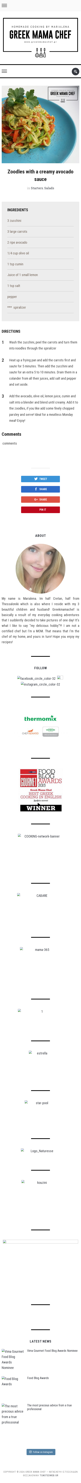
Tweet (43, 479)
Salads (49, 188)
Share (43, 489)
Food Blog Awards (38, 1378)
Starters (37, 188)
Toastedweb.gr (49, 1475)
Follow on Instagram (43, 1452)
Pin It (42, 509)
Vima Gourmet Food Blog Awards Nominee (52, 1351)
